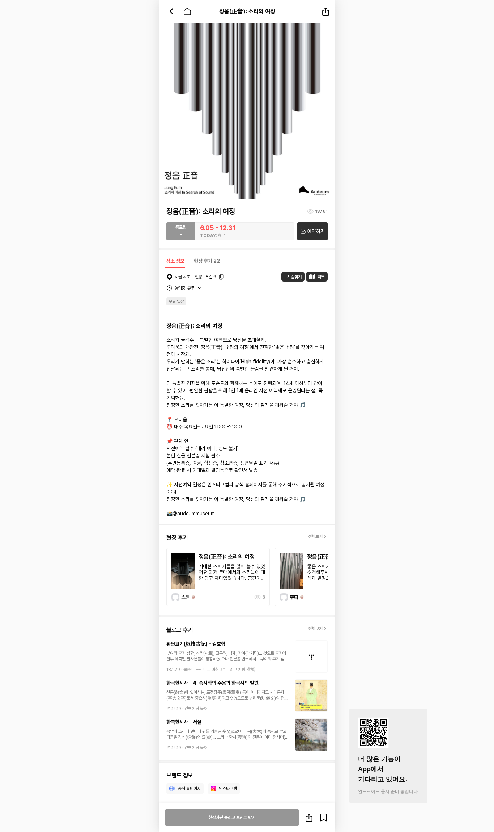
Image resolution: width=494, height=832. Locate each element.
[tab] (175, 261)
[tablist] (192, 261)
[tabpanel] (247, 537)
